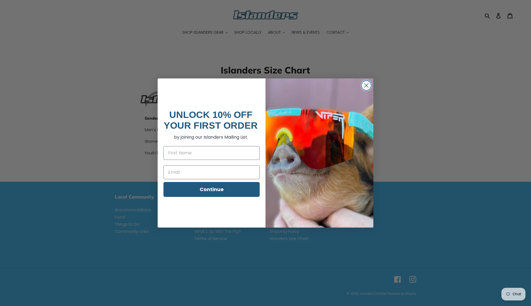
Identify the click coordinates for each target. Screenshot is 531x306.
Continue (212, 189)
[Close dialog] (366, 85)
